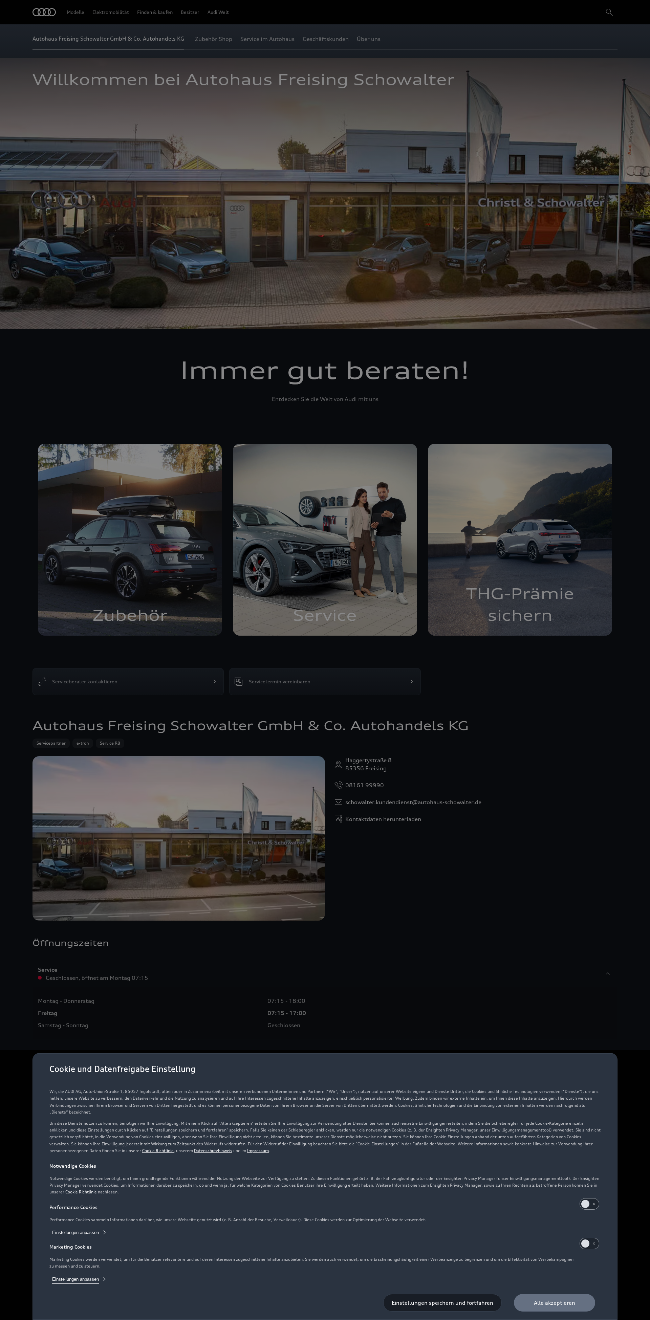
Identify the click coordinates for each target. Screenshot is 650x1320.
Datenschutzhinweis (213, 1150)
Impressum (258, 1150)
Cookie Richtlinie (158, 1150)
